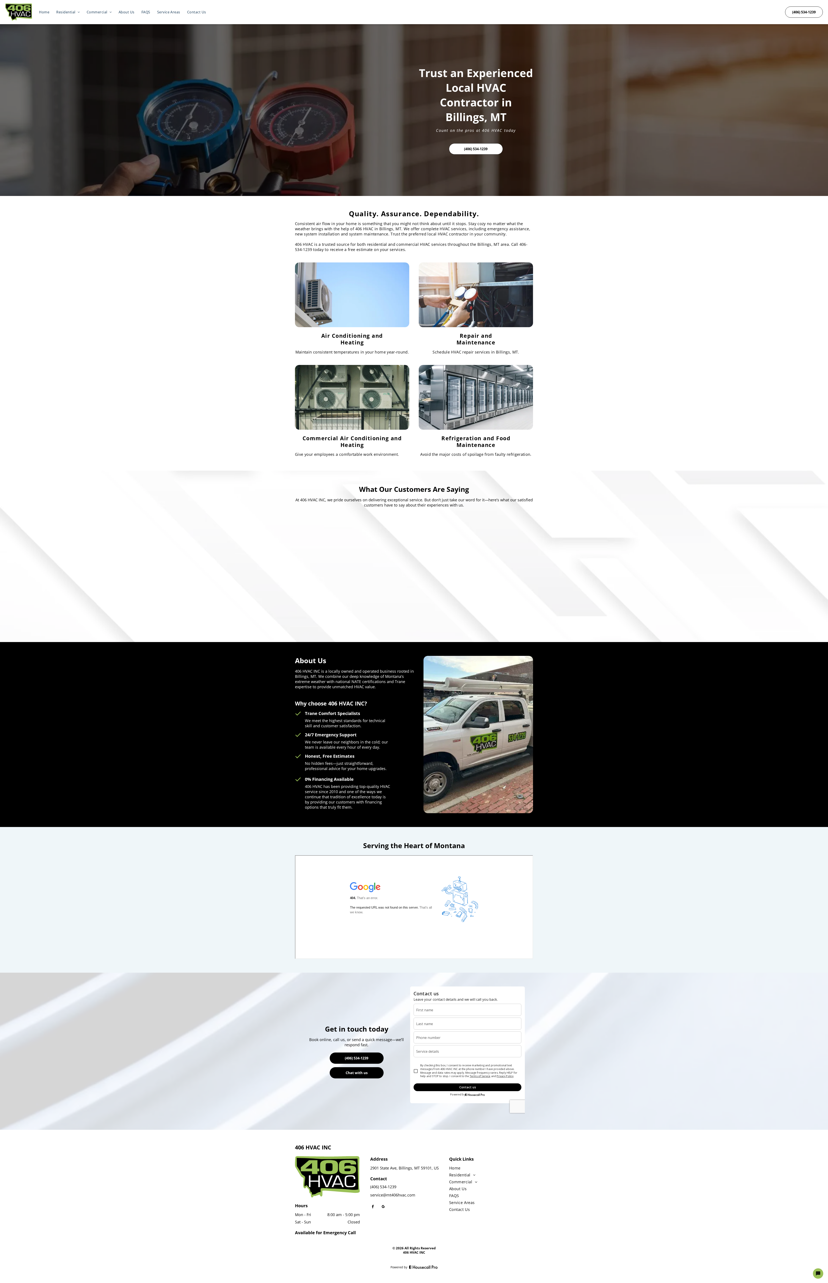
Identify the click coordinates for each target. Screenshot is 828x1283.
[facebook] (372, 1207)
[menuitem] (44, 12)
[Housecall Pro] (423, 1267)
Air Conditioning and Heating (352, 339)
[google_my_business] (383, 1207)
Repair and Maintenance (476, 339)
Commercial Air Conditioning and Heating (352, 441)
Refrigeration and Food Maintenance (475, 441)
